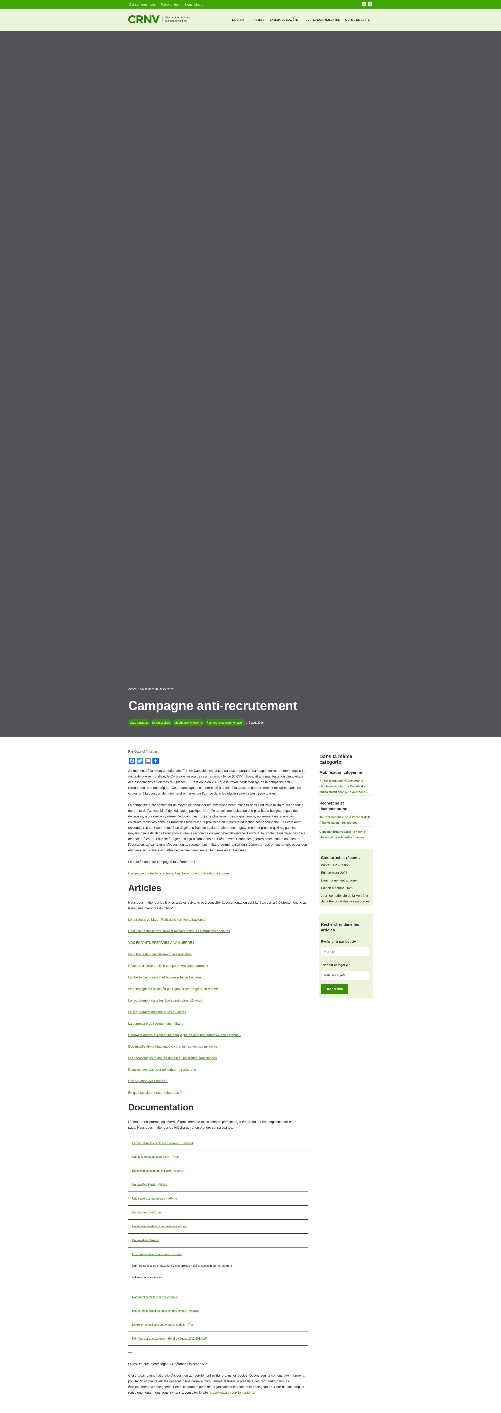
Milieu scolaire (161, 722)
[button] (245, 20)
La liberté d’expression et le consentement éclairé (164, 977)
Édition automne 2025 (336, 888)
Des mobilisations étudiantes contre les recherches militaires (172, 1046)
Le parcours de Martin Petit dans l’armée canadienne (166, 919)
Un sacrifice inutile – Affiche (149, 1184)
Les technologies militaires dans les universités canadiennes (172, 1058)
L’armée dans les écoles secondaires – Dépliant (162, 1143)
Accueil (132, 688)
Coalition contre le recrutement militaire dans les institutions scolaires (179, 931)
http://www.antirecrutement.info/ (232, 1392)
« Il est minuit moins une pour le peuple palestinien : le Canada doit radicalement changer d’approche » (343, 786)
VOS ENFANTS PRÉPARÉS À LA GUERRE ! (161, 943)
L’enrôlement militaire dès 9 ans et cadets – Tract (163, 1324)
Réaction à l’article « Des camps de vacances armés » (168, 966)
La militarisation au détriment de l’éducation (160, 954)
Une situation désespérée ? (148, 1081)
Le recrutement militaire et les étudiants (157, 1012)
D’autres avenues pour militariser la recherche (162, 1069)
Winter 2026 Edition (335, 865)
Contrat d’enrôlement (145, 1240)
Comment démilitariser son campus (155, 1297)
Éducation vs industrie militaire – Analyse (158, 1170)
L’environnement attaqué (339, 880)
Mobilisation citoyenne (188, 722)
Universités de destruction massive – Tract (159, 1226)
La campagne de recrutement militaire (155, 1023)
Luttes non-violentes (323, 19)
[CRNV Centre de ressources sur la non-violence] (162, 19)
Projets (258, 19)
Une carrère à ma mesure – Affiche (154, 1198)
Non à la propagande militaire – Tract (155, 1156)
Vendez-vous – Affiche (146, 1212)
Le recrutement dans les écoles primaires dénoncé (165, 1000)
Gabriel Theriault (146, 751)
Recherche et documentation (224, 722)
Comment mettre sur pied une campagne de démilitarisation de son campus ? (184, 1035)
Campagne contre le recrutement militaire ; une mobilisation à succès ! (180, 873)
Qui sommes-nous (142, 4)
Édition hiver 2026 (334, 873)
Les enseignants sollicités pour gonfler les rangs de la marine (173, 989)
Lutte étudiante (139, 722)
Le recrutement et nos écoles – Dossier (157, 1254)
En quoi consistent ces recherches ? (155, 1093)
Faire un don (170, 4)
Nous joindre (194, 4)
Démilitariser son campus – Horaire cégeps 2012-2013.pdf (169, 1338)
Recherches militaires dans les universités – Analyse (165, 1310)
